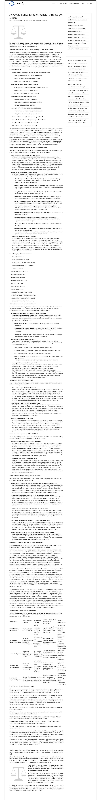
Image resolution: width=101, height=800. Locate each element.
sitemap (83, 3)
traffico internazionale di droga (76, 40)
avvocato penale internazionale (76, 37)
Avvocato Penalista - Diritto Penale (78, 49)
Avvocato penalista (74, 3)
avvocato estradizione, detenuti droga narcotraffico (77, 45)
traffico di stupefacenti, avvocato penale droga (77, 21)
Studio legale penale (62, 3)
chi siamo (89, 3)
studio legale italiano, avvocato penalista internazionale (76, 30)
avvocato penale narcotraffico (76, 34)
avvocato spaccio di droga (75, 25)
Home (53, 3)
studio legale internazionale (75, 17)
